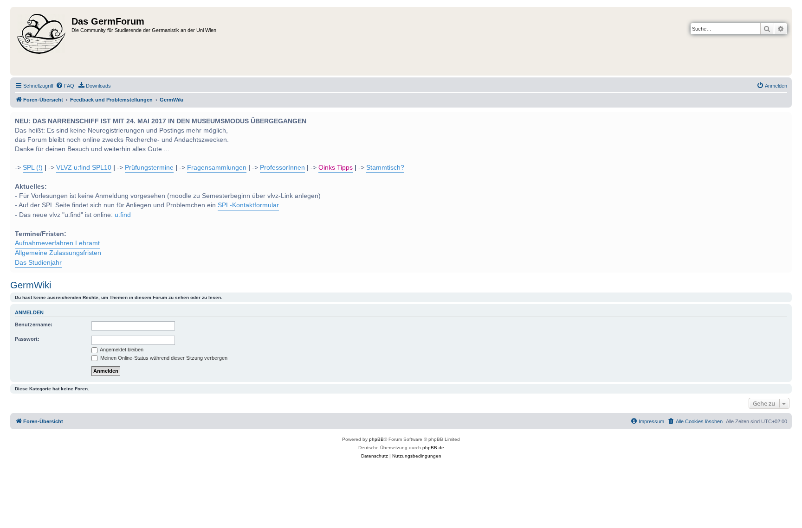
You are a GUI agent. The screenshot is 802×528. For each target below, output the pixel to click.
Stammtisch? (385, 167)
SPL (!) (33, 167)
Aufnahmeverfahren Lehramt (57, 243)
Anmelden (29, 312)
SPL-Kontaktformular (248, 205)
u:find (123, 214)
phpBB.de (433, 447)
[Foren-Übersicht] (42, 41)
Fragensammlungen (216, 167)
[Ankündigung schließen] (784, 118)
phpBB (376, 439)
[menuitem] (65, 85)
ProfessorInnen (282, 167)
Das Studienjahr (38, 262)
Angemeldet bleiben (121, 349)
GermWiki (30, 285)
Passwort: (27, 339)
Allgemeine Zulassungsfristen (58, 252)
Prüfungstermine (149, 167)
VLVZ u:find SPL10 (83, 167)
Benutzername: (33, 324)
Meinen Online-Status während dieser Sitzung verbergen (163, 358)
